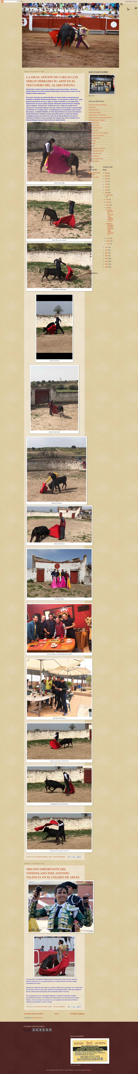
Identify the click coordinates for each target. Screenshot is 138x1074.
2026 (106, 173)
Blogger (89, 1070)
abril (107, 207)
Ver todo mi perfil (94, 177)
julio (107, 199)
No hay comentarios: (59, 857)
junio (108, 202)
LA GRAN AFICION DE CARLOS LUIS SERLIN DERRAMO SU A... (109, 215)
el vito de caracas (94, 125)
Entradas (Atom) (37, 1017)
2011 (106, 264)
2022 (106, 184)
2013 (106, 258)
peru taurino (92, 143)
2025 (106, 176)
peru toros (92, 146)
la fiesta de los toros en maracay (98, 133)
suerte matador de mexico (96, 151)
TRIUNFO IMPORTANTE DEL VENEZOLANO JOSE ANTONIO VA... (110, 229)
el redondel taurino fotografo (97, 120)
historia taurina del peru (95, 128)
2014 (106, 256)
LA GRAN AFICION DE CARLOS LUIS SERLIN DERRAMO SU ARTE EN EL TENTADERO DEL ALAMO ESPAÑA (52, 81)
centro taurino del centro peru (97, 115)
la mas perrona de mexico (96, 135)
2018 (106, 192)
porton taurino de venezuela (97, 148)
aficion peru (92, 107)
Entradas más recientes (33, 1014)
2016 (106, 250)
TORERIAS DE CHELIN (55, 9)
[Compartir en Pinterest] (80, 857)
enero (108, 244)
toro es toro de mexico (95, 153)
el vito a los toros (94, 122)
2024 (106, 178)
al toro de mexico (94, 110)
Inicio (56, 1014)
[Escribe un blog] (74, 857)
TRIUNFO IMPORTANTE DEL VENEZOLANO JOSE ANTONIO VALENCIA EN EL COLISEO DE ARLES (53, 873)
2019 (106, 190)
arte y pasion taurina (95, 112)
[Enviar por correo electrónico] (72, 857)
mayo (108, 205)
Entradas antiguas (77, 1014)
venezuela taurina (94, 161)
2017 (106, 247)
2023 (106, 181)
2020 (106, 187)
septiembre (109, 195)
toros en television (94, 156)
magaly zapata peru (94, 138)
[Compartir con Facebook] (78, 857)
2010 (106, 267)
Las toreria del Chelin (95, 173)
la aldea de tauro (93, 130)
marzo (108, 238)
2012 (106, 261)
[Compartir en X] (76, 857)
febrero (108, 241)
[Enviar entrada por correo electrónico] (68, 857)
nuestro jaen (92, 140)
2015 (106, 253)
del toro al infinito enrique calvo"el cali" (100, 117)
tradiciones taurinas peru (96, 158)
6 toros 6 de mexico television (97, 104)
